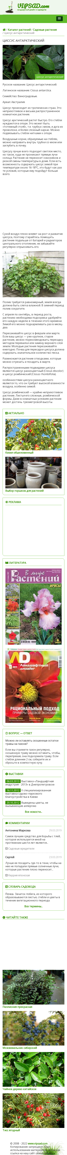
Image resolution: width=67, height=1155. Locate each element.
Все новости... (33, 812)
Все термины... (33, 906)
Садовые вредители (21, 848)
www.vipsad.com (37, 1143)
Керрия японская (19, 875)
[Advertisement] (33, 204)
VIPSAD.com (33, 6)
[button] (59, 18)
